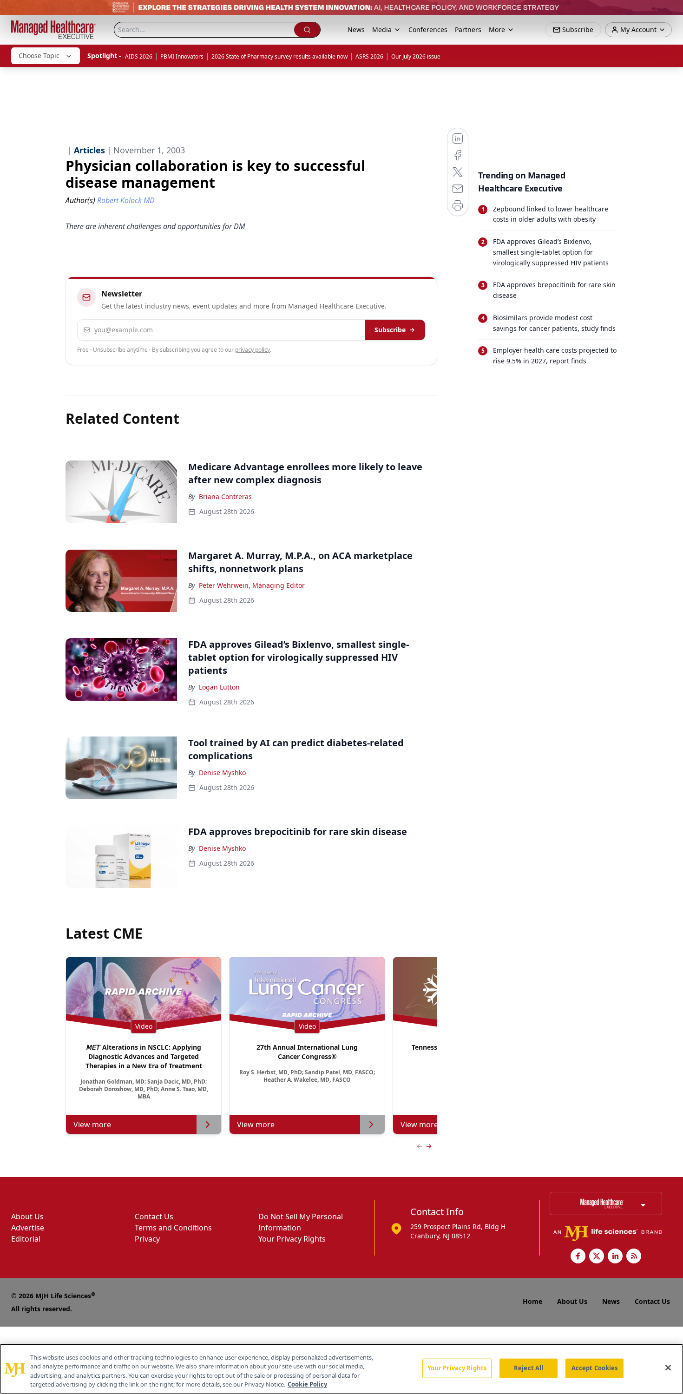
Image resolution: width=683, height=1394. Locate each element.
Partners (468, 29)
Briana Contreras (225, 496)
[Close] (668, 1367)
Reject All (528, 1368)
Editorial (25, 1239)
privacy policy (252, 350)
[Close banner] (670, 12)
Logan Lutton (219, 687)
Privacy (147, 1239)
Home (532, 1301)
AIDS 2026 (138, 56)
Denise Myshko (222, 772)
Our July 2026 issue (415, 56)
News (356, 29)
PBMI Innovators (182, 56)
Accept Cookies (594, 1368)
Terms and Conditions (173, 1228)
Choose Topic (39, 55)
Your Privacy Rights (292, 1239)
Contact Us (154, 1216)
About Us (27, 1216)
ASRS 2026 (369, 56)
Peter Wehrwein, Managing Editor (252, 585)
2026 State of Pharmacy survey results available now (279, 56)
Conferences (427, 29)
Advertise (27, 1228)
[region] (341, 1369)
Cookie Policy (307, 1384)
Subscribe (390, 329)
